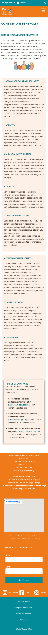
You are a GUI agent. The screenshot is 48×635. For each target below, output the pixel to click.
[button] (45, 3)
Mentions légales (24, 601)
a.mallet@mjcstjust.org (18, 405)
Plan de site (24, 620)
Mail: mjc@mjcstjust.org (24, 470)
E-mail (8, 567)
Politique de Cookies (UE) (24, 614)
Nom (7, 555)
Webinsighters (26, 629)
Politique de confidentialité (24, 608)
